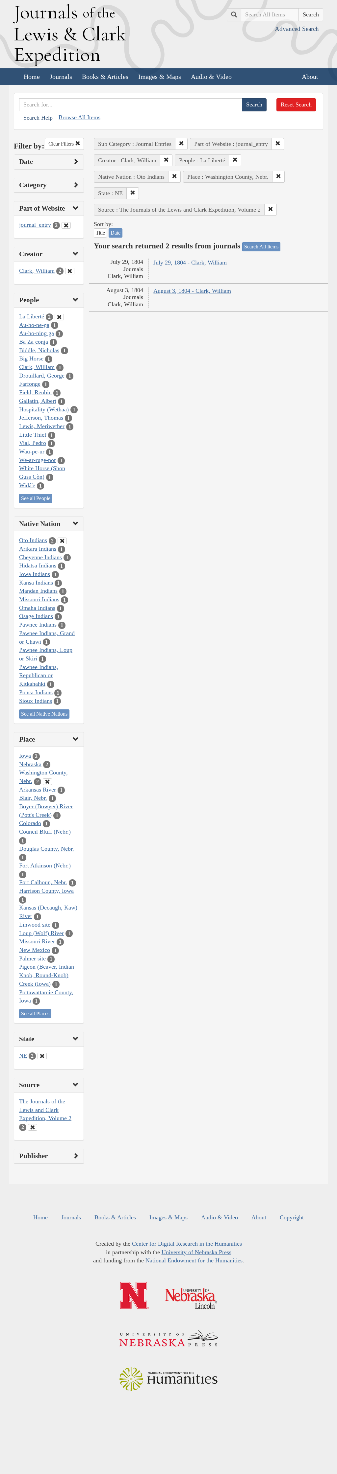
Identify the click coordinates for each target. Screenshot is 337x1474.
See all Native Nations (44, 714)
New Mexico (34, 950)
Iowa (25, 755)
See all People (35, 498)
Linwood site (34, 924)
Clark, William (37, 270)
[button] (181, 144)
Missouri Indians (39, 599)
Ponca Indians (36, 692)
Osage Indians (36, 616)
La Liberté (31, 316)
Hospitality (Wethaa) (44, 409)
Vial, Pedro (32, 443)
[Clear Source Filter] (32, 1127)
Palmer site (32, 958)
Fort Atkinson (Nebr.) (45, 865)
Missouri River (37, 941)
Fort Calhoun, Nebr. (43, 882)
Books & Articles (105, 76)
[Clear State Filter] (42, 1056)
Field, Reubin (35, 392)
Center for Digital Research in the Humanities (187, 1243)
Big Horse (31, 358)
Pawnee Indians (38, 624)
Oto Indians (33, 540)
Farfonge (29, 383)
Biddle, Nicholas (39, 350)
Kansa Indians (36, 582)
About (310, 76)
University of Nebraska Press (196, 1252)
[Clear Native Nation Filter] (62, 541)
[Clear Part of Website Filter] (66, 225)
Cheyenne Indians (40, 557)
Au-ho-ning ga (36, 333)
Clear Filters (61, 144)
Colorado (30, 823)
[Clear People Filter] (59, 317)
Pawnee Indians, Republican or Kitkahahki (38, 675)
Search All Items (261, 246)
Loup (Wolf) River (41, 933)
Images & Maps (159, 76)
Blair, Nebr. (33, 798)
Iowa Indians (34, 574)
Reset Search (296, 104)
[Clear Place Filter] (47, 781)
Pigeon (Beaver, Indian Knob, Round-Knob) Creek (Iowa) (46, 975)
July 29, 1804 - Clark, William (190, 262)
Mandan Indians (38, 590)
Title (100, 233)
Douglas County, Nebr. (46, 848)
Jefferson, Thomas (41, 417)
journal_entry (35, 224)
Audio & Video (211, 76)
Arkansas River (37, 789)
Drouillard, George (42, 375)
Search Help (38, 117)
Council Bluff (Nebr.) (45, 831)
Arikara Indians (37, 548)
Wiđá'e (27, 485)
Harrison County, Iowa (46, 890)
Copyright (292, 1217)
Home (32, 76)
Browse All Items (79, 117)
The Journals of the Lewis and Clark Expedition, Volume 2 (45, 1109)
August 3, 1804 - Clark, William (192, 291)
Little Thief (32, 434)
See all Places (35, 1013)
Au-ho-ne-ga (34, 325)
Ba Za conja (33, 341)
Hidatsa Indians (37, 565)
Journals (61, 76)
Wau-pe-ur (31, 451)
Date (115, 233)
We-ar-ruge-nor (37, 460)
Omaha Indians (37, 608)
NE (23, 1055)
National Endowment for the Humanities (194, 1260)
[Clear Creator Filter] (69, 271)
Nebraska (30, 764)
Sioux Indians (35, 701)
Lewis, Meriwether (42, 426)
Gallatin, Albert (37, 401)
